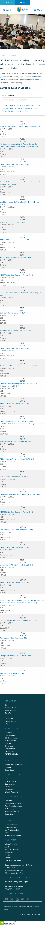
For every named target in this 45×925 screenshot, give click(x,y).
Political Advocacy (12, 811)
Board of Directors (12, 849)
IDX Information (11, 827)
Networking (9, 809)
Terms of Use (37, 914)
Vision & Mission (11, 844)
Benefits (8, 713)
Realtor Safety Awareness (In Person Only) (16, 257)
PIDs (7, 833)
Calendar (8, 732)
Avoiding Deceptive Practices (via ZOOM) (15, 330)
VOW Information (12, 830)
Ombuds (8, 767)
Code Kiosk (9, 770)
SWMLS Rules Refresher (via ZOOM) (14, 313)
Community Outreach (13, 803)
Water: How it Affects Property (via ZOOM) (16, 565)
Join (6, 705)
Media (7, 855)
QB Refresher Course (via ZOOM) (13, 222)
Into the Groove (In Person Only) (12, 673)
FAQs (7, 724)
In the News (9, 789)
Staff (7, 847)
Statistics (8, 787)
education (12, 55)
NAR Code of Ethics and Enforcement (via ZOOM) (18, 366)
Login (22, 2)
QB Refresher (27, 108)
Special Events (10, 781)
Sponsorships (10, 784)
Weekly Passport (11, 792)
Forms (7, 716)
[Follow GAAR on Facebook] (6, 899)
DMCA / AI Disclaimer (13, 860)
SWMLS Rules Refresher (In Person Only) (15, 441)
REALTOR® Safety (12, 754)
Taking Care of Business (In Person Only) (15, 656)
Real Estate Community (14, 806)
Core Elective (14, 108)
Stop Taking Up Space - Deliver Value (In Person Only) (20, 126)
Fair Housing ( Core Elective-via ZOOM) (15, 638)
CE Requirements (11, 738)
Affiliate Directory (11, 721)
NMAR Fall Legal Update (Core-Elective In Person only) (20, 494)
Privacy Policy (29, 914)
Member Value (10, 708)
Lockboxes (9, 718)
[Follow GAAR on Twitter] (12, 899)
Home (3, 55)
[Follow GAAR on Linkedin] (22, 899)
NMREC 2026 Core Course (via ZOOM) (14, 164)
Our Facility (9, 852)
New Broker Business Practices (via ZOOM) (16, 421)
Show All (17, 105)
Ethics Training (10, 740)
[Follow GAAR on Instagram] (28, 899)
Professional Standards (13, 764)
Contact (7, 2)
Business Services (12, 825)
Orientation (9, 746)
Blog (6, 778)
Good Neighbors (11, 814)
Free (26, 111)
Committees (9, 801)
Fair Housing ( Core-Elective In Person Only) (16, 530)
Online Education (11, 735)
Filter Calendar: (8, 95)
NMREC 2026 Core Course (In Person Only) (16, 275)
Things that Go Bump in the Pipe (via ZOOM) (17, 459)
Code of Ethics (28, 105)
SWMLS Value (10, 710)
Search (8, 10)
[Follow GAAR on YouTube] (17, 899)
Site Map (23, 914)
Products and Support (13, 835)
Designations (10, 749)
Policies (8, 743)
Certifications (10, 751)
